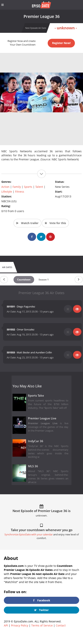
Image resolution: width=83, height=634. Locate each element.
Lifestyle (6, 191)
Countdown (23, 279)
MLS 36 (33, 466)
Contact (61, 625)
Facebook (43, 600)
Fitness (19, 191)
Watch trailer (29, 223)
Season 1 (44, 279)
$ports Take (36, 395)
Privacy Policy (19, 625)
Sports (28, 187)
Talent (39, 187)
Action (5, 187)
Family (17, 187)
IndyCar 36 (35, 441)
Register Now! (61, 43)
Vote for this (57, 223)
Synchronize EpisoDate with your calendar (28, 534)
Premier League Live (42, 418)
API (6, 625)
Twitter (43, 610)
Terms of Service (42, 625)
